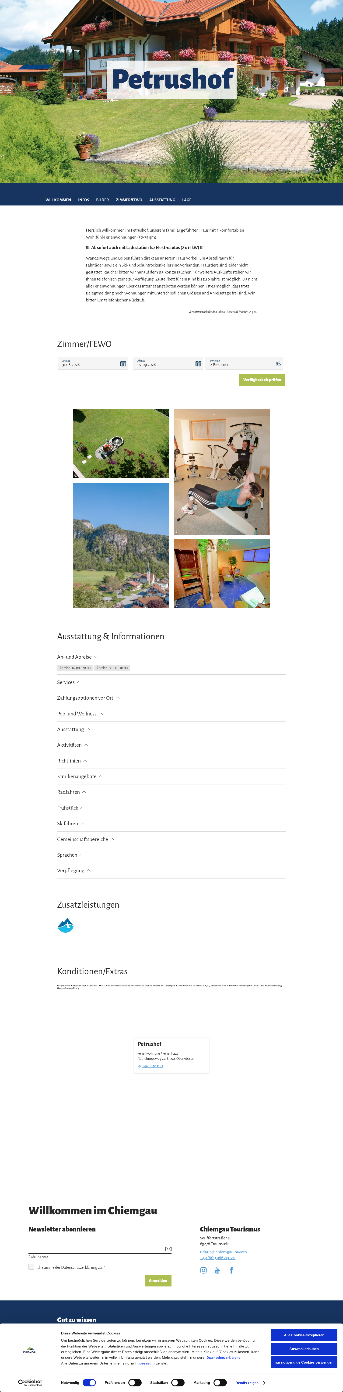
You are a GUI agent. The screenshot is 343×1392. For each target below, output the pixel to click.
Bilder (102, 200)
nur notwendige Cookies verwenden (304, 1362)
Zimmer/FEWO (129, 200)
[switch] (135, 1382)
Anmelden (158, 1281)
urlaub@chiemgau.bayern (223, 1252)
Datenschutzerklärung (224, 1357)
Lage (186, 200)
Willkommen (58, 200)
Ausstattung (162, 200)
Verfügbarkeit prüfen (262, 380)
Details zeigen (247, 1383)
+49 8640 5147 (152, 1066)
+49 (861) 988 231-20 (217, 1257)
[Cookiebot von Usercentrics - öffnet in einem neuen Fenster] (30, 1382)
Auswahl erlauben (304, 1349)
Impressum (145, 1363)
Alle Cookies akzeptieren (304, 1335)
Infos (83, 200)
